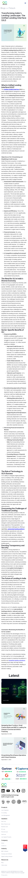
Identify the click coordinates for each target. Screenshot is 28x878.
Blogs (3, 8)
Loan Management (5, 815)
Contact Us (3, 845)
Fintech (12, 8)
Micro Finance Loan (5, 824)
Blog (2, 862)
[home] (5, 3)
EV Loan (3, 829)
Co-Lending (4, 812)
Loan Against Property (6, 837)
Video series (4, 865)
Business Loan (4, 826)
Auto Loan (3, 821)
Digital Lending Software (6, 856)
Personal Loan (4, 831)
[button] (25, 3)
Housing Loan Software (6, 853)
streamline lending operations (17, 660)
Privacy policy (4, 875)
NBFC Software (4, 851)
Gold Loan (3, 834)
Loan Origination (5, 810)
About (2, 843)
